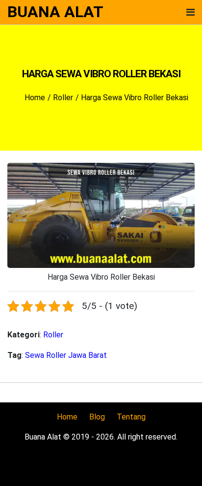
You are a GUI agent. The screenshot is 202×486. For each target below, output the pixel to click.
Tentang (131, 416)
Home (67, 416)
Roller (53, 334)
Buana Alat (55, 11)
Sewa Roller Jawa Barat (66, 355)
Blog (97, 416)
